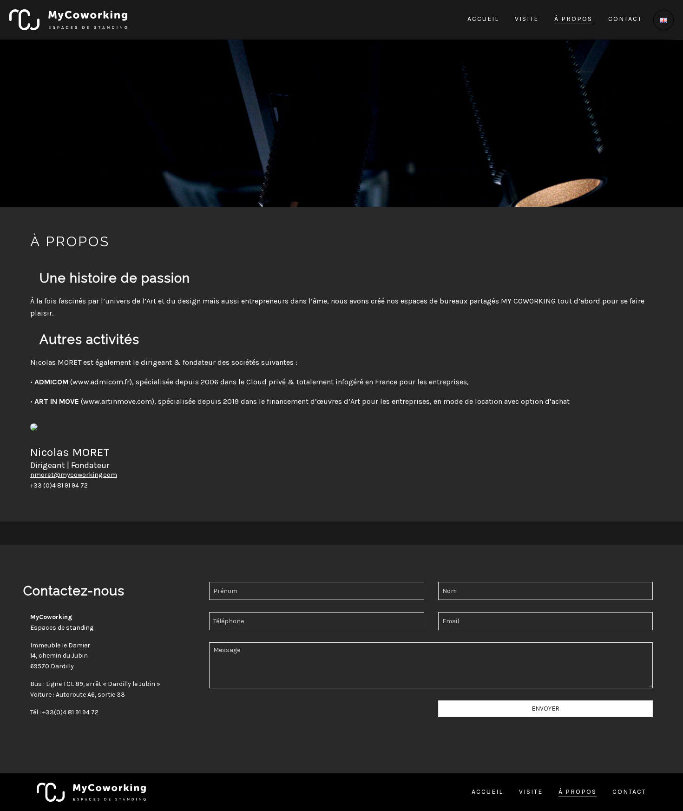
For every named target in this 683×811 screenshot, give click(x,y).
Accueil (483, 19)
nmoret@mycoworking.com (73, 475)
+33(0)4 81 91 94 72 (70, 712)
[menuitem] (486, 20)
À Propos (573, 19)
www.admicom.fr (101, 381)
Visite (527, 19)
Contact (625, 19)
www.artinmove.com (117, 401)
